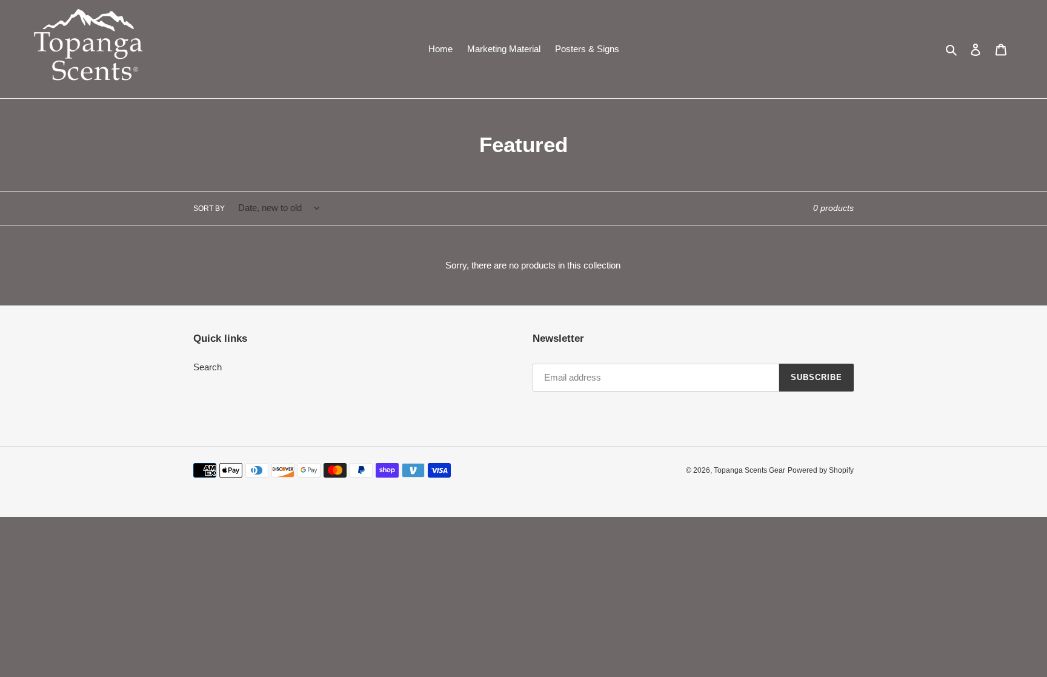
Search (207, 367)
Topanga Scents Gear (749, 470)
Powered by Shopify (821, 470)
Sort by (209, 208)
